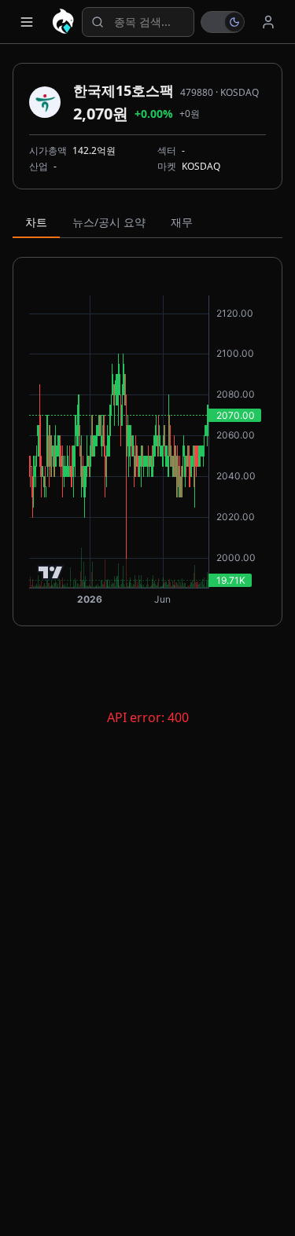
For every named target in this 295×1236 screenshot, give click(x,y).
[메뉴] (27, 22)
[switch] (223, 22)
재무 (182, 222)
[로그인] (268, 22)
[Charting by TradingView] (51, 572)
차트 (36, 222)
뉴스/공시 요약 (109, 222)
